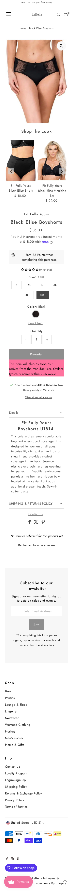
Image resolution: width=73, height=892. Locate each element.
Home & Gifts (14, 745)
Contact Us (12, 766)
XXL (27, 295)
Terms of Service (16, 806)
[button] (36, 269)
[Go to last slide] (11, 171)
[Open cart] (66, 14)
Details (13, 412)
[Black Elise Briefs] (20, 160)
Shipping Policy (16, 786)
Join (36, 624)
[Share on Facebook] (30, 523)
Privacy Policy (14, 800)
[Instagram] (12, 859)
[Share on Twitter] (36, 523)
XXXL (43, 295)
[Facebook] (7, 859)
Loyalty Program (16, 773)
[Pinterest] (18, 859)
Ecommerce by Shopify (50, 883)
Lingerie (10, 711)
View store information (38, 397)
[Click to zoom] (61, 46)
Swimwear (12, 718)
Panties (10, 698)
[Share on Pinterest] (43, 523)
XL (55, 285)
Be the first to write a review (36, 545)
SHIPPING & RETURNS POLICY (31, 503)
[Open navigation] (8, 14)
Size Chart (35, 323)
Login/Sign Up (15, 780)
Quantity (36, 331)
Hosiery (10, 731)
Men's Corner (14, 738)
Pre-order (36, 354)
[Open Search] (59, 14)
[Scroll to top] (65, 881)
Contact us (35, 514)
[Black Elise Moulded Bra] (52, 160)
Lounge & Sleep (16, 704)
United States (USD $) (26, 822)
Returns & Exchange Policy (23, 793)
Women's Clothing (17, 724)
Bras (8, 691)
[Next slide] (62, 171)
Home (23, 28)
